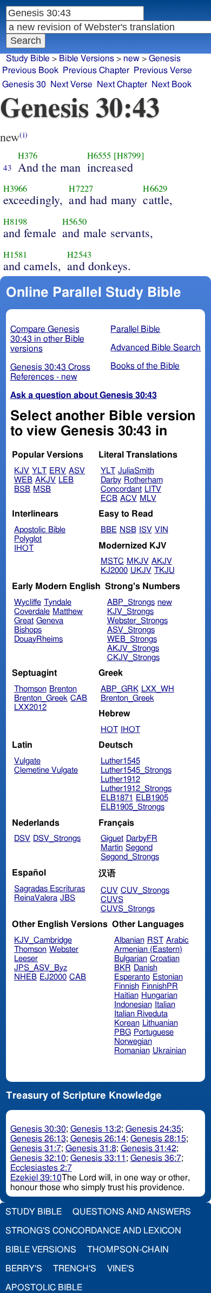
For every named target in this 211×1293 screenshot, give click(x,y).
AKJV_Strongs (133, 648)
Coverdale (32, 612)
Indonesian (133, 1005)
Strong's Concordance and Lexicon (93, 1230)
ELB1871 (117, 798)
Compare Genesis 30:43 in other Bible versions (47, 339)
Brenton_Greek (41, 698)
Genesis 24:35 (153, 1129)
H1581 (15, 254)
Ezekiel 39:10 (36, 1177)
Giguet (112, 838)
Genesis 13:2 (95, 1129)
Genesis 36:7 (155, 1158)
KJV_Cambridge (43, 940)
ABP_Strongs (131, 602)
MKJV (138, 561)
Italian (165, 1005)
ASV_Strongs (131, 630)
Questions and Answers (131, 1211)
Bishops (28, 630)
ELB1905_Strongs (132, 807)
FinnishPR (160, 986)
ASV (77, 471)
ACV (128, 498)
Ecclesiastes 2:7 (41, 1168)
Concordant (121, 489)
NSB (128, 530)
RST (155, 940)
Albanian (129, 940)
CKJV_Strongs (133, 658)
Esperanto (132, 977)
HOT (109, 730)
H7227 (81, 188)
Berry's (23, 1268)
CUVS (112, 900)
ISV (145, 530)
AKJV (45, 480)
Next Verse (71, 84)
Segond (139, 848)
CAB (78, 698)
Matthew (67, 612)
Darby (111, 480)
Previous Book (30, 70)
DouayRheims (38, 639)
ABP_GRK (120, 689)
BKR (122, 968)
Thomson (30, 689)
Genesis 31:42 (148, 1148)
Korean (127, 1023)
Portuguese (154, 1032)
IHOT (24, 548)
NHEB (25, 977)
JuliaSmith (136, 471)
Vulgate (27, 761)
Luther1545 (120, 761)
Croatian (165, 959)
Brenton (63, 689)
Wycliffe (27, 602)
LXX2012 (30, 707)
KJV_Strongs (130, 612)
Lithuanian (160, 1023)
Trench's (74, 1268)
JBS (67, 898)
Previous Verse (163, 70)
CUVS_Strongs (128, 909)
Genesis (165, 58)
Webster (63, 949)
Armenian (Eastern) (148, 949)
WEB (23, 480)
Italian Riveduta (141, 1014)
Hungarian (159, 995)
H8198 (15, 221)
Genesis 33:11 (98, 1158)
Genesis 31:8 (90, 1148)
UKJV (140, 570)
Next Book (171, 84)
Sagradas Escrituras (49, 889)
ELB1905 (152, 798)
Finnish (126, 986)
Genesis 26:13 (38, 1138)
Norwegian (133, 1041)
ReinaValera (35, 898)
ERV (57, 471)
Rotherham (143, 480)
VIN (161, 530)
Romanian (132, 1051)
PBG (122, 1032)
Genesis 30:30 (38, 1129)
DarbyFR (141, 838)
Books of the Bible (145, 366)
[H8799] (129, 155)
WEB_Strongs (132, 639)
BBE (109, 530)
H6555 (99, 155)
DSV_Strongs (57, 838)
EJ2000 (53, 977)
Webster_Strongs (137, 621)
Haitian (126, 995)
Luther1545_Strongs (136, 770)
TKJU (164, 570)
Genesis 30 (24, 84)
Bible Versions (86, 58)
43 (7, 167)
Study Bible (28, 58)
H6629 (155, 188)
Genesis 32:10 (38, 1158)
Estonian (168, 977)
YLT (39, 471)
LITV (152, 489)
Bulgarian (130, 959)
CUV (109, 890)
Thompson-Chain (128, 1249)
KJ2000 (114, 570)
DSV (22, 838)
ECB (109, 498)
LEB (66, 480)
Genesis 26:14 (98, 1138)
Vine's (120, 1268)
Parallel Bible (135, 329)
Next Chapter (122, 84)
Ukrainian (169, 1051)
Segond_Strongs (130, 857)
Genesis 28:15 (158, 1138)
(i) (23, 134)
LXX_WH (157, 689)
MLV (148, 498)
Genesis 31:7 (35, 1148)
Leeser (26, 959)
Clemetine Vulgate (46, 770)
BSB (22, 489)
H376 (28, 155)
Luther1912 (120, 779)
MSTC (112, 561)
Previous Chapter (96, 70)
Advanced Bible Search (155, 347)
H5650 (74, 221)
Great (24, 621)
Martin (112, 848)
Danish (145, 968)
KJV (21, 471)
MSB (42, 489)
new (164, 602)
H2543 (79, 254)
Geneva (49, 621)
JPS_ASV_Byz (40, 968)
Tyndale (57, 602)
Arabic (177, 940)
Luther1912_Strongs (136, 789)
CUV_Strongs (145, 890)
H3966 (15, 188)
